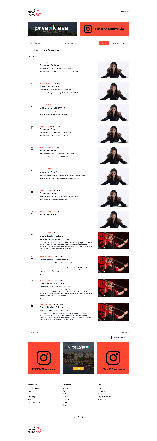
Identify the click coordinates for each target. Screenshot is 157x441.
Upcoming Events (34, 388)
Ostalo (65, 405)
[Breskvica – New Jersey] (113, 176)
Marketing (31, 397)
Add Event (125, 11)
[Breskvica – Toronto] (113, 219)
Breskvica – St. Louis (49, 65)
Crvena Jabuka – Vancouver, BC (54, 259)
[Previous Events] (29, 50)
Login (100, 388)
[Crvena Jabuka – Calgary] (113, 240)
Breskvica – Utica (48, 193)
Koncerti (66, 388)
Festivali (66, 394)
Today (37, 50)
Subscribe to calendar (119, 337)
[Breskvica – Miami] (113, 134)
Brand (30, 399)
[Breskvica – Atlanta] (113, 155)
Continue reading (66, 248)
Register (101, 394)
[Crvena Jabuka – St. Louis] (113, 288)
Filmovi (65, 397)
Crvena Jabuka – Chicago (51, 307)
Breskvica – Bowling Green (52, 107)
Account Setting (103, 399)
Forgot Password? (104, 397)
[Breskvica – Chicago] (113, 91)
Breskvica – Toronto (49, 214)
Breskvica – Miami (48, 129)
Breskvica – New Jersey (51, 171)
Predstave (66, 399)
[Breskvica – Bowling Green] (113, 112)
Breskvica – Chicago (49, 86)
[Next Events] (32, 50)
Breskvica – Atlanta (49, 150)
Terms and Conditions (35, 402)
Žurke (65, 391)
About (30, 394)
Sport (65, 402)
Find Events (104, 43)
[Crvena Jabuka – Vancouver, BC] (113, 264)
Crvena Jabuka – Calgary (51, 235)
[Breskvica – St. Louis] (113, 69)
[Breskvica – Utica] (113, 198)
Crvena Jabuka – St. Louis (52, 283)
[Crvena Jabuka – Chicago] (113, 312)
